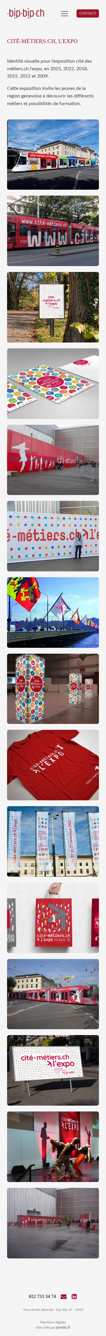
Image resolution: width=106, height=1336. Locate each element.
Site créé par (53, 1327)
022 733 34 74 (42, 1296)
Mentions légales (53, 1322)
